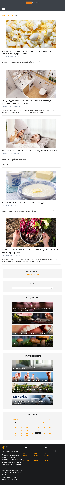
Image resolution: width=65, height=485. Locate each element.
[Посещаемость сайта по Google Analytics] (5, 448)
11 (32, 428)
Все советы (47, 453)
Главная (4, 15)
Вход (37, 275)
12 (38, 428)
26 (38, 433)
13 (44, 428)
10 (27, 428)
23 (21, 433)
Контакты (47, 458)
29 (15, 436)
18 (32, 430)
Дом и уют (6, 106)
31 (27, 436)
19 (38, 430)
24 (27, 433)
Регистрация (30, 275)
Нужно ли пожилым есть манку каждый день (24, 202)
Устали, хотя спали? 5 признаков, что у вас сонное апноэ (30, 150)
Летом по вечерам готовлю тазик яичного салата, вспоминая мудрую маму (26, 52)
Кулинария (6, 56)
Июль (13, 15)
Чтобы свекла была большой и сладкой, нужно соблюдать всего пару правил (30, 251)
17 (27, 430)
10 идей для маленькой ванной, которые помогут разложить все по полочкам (26, 102)
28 (50, 433)
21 (50, 430)
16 (21, 430)
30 (21, 436)
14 (50, 428)
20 (44, 430)
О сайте (46, 455)
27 (44, 433)
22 (15, 433)
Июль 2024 (16, 419)
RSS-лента (47, 460)
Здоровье (5, 153)
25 (32, 433)
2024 (9, 15)
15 (15, 430)
